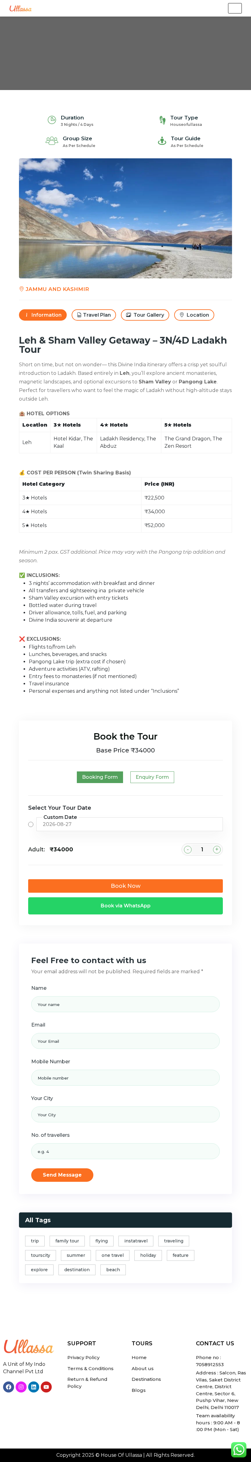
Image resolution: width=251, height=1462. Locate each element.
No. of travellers (50, 1135)
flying (102, 1241)
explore (39, 1269)
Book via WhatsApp (126, 906)
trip (35, 1241)
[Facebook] (8, 1386)
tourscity (40, 1255)
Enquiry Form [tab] (152, 777)
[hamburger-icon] (235, 8)
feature (181, 1255)
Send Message (62, 1175)
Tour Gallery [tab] (148, 315)
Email (38, 1025)
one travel (113, 1255)
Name (39, 988)
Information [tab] (46, 315)
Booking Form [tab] (100, 777)
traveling (173, 1241)
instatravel (136, 1241)
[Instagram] (21, 1386)
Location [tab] (197, 315)
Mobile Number (50, 1061)
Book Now (125, 886)
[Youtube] (46, 1386)
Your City (42, 1098)
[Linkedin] (33, 1386)
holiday (148, 1255)
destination (77, 1269)
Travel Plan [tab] (97, 315)
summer (76, 1255)
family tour (67, 1241)
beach (113, 1269)
